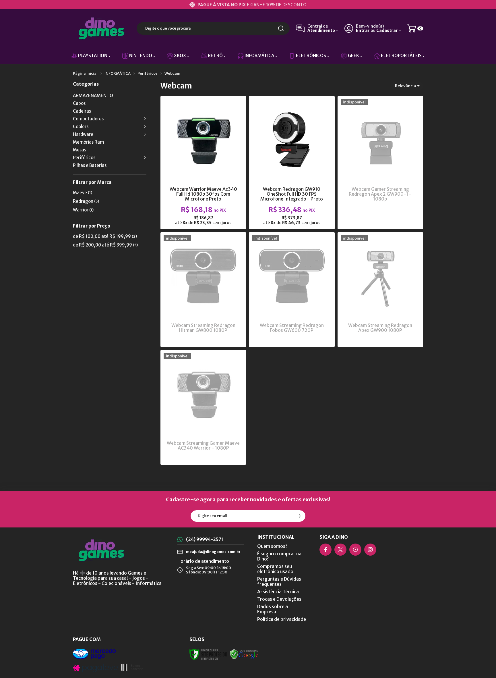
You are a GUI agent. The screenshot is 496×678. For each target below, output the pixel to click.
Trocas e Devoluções (279, 599)
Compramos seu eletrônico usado (275, 568)
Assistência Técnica (278, 591)
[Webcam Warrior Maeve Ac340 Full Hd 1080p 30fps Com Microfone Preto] (203, 162)
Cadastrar (387, 30)
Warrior (83, 210)
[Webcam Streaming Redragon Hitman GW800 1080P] (203, 289)
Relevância (405, 85)
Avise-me (380, 217)
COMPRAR (214, 183)
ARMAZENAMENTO (93, 95)
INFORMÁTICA (117, 73)
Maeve (82, 192)
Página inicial (85, 73)
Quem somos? (272, 546)
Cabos (79, 103)
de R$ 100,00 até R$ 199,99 (105, 236)
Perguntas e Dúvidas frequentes (279, 581)
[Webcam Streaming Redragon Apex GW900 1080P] (380, 289)
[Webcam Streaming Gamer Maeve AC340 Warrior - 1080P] (203, 407)
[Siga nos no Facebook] (325, 550)
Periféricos (147, 73)
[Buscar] (281, 28)
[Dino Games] (101, 28)
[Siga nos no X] (340, 550)
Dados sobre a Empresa (272, 609)
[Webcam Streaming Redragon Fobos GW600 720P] (291, 289)
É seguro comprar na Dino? (279, 556)
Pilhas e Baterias (89, 165)
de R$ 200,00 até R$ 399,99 (105, 245)
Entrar (363, 30)
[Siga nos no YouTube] (355, 550)
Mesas (79, 149)
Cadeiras (82, 111)
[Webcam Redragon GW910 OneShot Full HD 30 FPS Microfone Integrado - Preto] (291, 162)
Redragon (86, 201)
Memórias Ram (88, 142)
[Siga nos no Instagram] (370, 550)
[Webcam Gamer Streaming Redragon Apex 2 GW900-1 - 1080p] (380, 162)
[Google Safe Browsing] (244, 654)
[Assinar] (299, 516)
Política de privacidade (281, 619)
